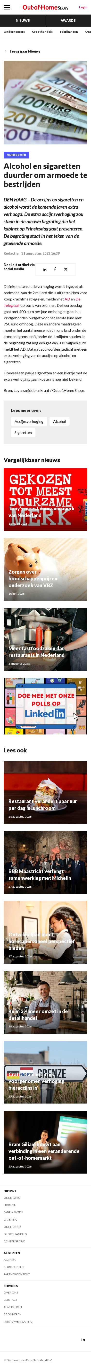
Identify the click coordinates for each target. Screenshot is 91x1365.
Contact (10, 1300)
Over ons (11, 1292)
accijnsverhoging (29, 421)
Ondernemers (14, 31)
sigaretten (23, 432)
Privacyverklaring (18, 1321)
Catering (10, 1219)
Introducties (14, 1267)
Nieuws (23, 20)
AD (67, 299)
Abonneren (13, 1314)
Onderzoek (16, 155)
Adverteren (13, 1307)
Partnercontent (17, 1274)
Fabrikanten (69, 31)
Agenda (10, 1260)
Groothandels (42, 31)
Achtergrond (14, 1241)
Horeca (10, 1205)
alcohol (59, 421)
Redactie (11, 253)
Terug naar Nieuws (24, 51)
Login (83, 7)
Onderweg (12, 1197)
